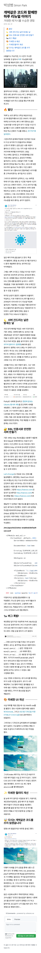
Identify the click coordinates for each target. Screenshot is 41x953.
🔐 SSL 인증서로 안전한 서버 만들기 (20, 35)
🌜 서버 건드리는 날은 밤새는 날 (18, 32)
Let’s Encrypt (9, 474)
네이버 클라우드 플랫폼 (12, 344)
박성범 (15, 5)
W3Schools (8, 712)
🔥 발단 (9, 29)
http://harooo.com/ (24, 493)
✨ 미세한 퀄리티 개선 (14, 44)
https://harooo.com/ (25, 490)
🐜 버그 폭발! (11, 38)
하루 (19, 59)
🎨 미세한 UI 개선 (13, 41)
